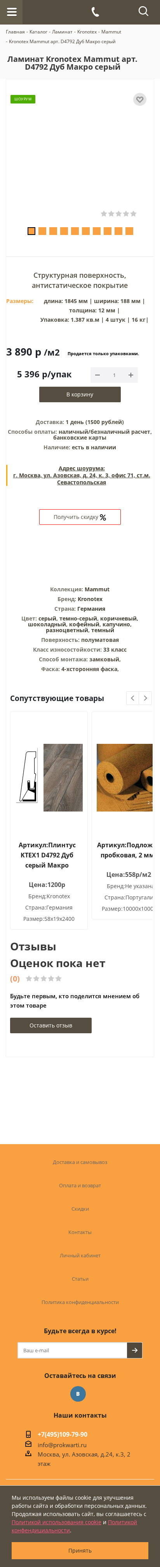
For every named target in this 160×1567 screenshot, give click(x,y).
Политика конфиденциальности (80, 1302)
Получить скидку (77, 517)
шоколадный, (48, 624)
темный (102, 630)
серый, (48, 618)
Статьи (80, 1278)
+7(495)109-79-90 (62, 1435)
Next (145, 698)
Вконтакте (78, 1394)
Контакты (80, 1232)
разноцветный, (68, 630)
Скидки (80, 1208)
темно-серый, (79, 618)
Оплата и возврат (80, 1185)
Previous (133, 698)
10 (129, 231)
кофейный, (86, 624)
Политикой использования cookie (56, 1522)
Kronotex (90, 599)
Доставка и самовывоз (80, 1162)
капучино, (117, 624)
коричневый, (119, 618)
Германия (91, 608)
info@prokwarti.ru (62, 1445)
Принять (80, 1550)
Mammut (97, 589)
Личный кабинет (80, 1255)
